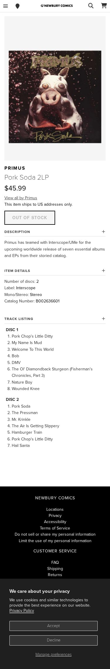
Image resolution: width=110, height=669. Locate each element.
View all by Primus (20, 197)
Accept (53, 625)
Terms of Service (55, 528)
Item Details (17, 271)
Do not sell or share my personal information (55, 534)
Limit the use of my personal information (55, 540)
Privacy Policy (21, 610)
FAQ (55, 562)
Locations (55, 509)
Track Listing (18, 319)
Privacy (55, 515)
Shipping (55, 568)
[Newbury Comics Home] (56, 6)
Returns (55, 574)
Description (17, 232)
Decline (53, 640)
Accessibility (55, 521)
